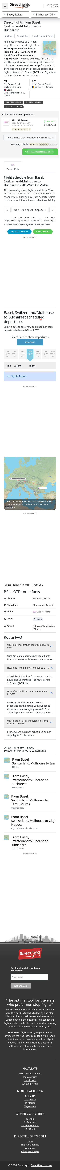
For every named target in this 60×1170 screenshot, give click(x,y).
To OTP (25, 584)
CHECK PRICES (42, 231)
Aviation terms (30, 1083)
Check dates (50, 121)
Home (30, 1141)
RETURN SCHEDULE (19, 231)
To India (30, 1118)
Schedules (22, 36)
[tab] (13, 167)
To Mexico (30, 1102)
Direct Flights (11, 584)
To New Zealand (30, 1125)
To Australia (30, 1122)
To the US (30, 1096)
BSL (5, 81)
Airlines (9, 36)
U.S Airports (30, 1080)
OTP (34, 81)
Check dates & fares (42, 36)
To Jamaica (30, 1106)
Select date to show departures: (30, 337)
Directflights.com (41, 1165)
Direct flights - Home (30, 1073)
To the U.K (30, 1128)
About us (30, 1148)
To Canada (30, 1099)
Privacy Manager (30, 1151)
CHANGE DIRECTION (14, 107)
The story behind (30, 1144)
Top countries (30, 1076)
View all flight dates (38, 151)
